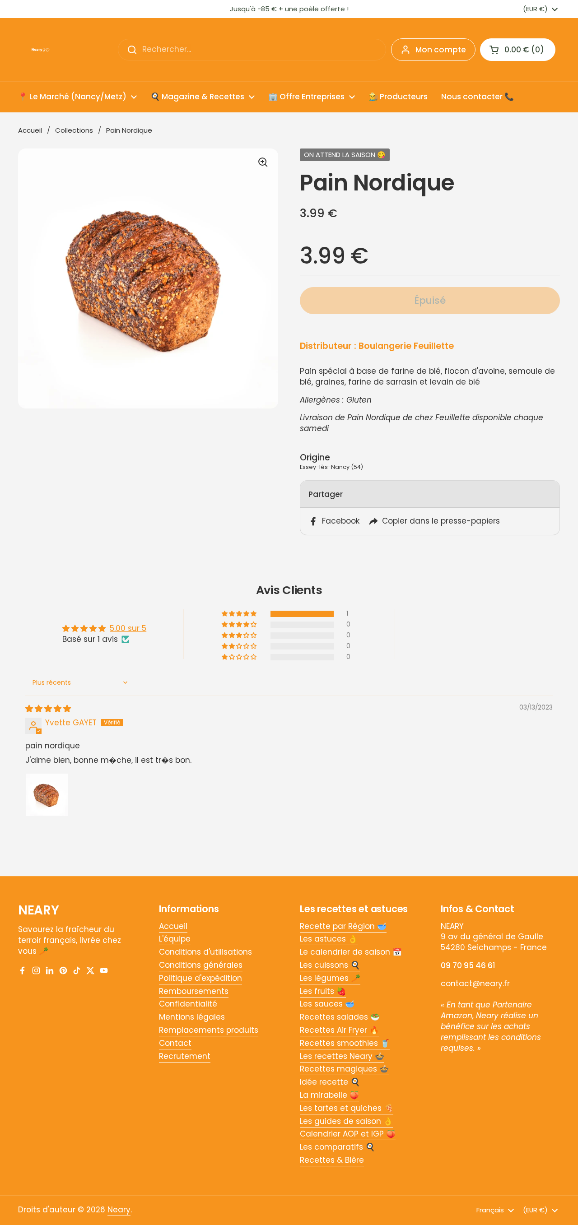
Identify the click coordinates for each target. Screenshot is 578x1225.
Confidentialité (188, 1003)
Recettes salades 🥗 (340, 1017)
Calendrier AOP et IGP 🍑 (348, 1133)
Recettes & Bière (332, 1160)
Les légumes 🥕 (330, 978)
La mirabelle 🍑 (329, 1095)
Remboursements (193, 991)
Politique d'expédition (200, 978)
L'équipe (175, 938)
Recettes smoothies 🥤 (345, 1043)
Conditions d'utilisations (205, 952)
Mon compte (440, 49)
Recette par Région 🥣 (343, 926)
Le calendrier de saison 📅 (351, 952)
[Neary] (40, 49)
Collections (74, 130)
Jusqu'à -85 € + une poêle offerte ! (289, 9)
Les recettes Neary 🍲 (342, 1056)
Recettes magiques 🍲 (344, 1068)
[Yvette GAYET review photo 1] (47, 795)
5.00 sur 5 (128, 628)
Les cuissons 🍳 (330, 965)
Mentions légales (192, 1017)
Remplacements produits (208, 1030)
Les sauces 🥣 (327, 1003)
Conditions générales (200, 965)
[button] (240, 614)
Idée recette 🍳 (330, 1082)
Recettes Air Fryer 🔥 (339, 1030)
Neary (119, 1209)
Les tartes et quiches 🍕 (346, 1108)
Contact (175, 1043)
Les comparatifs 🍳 (337, 1146)
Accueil (30, 130)
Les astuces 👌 (329, 938)
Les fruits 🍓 (323, 991)
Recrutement (184, 1056)
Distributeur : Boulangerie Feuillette (377, 346)
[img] (48, 708)
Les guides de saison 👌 (346, 1121)
